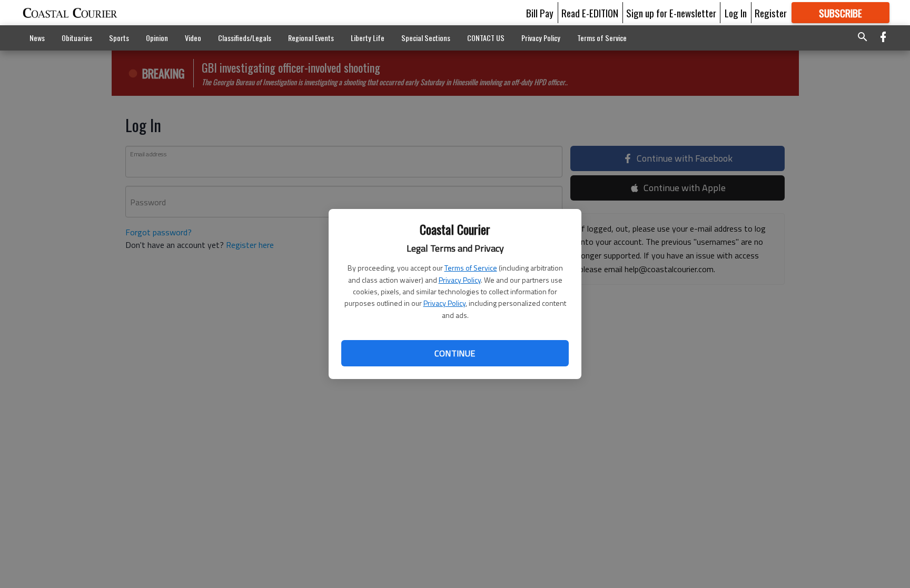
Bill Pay (539, 12)
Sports (119, 37)
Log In (736, 12)
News (37, 37)
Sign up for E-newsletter (671, 12)
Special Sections (425, 37)
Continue (454, 353)
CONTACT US (486, 37)
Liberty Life (367, 37)
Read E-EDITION (589, 12)
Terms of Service (470, 267)
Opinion (157, 37)
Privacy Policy (460, 279)
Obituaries (77, 37)
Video (193, 37)
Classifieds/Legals (244, 37)
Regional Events (311, 37)
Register (771, 12)
